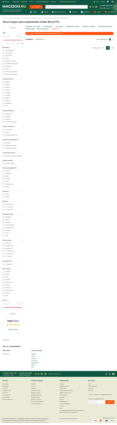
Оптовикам (111, 12)
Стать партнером (93, 386)
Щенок (7, 132)
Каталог (37, 7)
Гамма (33, 356)
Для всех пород (9, 163)
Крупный (8, 119)
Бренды (74, 12)
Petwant (7, 100)
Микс (6, 295)
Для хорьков (6, 397)
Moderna (7, 98)
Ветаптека (87, 12)
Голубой (7, 279)
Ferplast (7, 90)
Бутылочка (8, 55)
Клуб (61, 408)
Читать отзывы (13, 329)
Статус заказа (63, 395)
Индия (7, 176)
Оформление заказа (65, 392)
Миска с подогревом (11, 71)
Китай (7, 181)
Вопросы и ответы (36, 399)
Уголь (7, 235)
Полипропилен (9, 225)
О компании (16, 1)
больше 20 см (9, 204)
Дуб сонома (8, 282)
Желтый (7, 285)
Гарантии (33, 388)
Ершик (7, 58)
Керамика (8, 217)
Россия (7, 186)
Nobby (33, 365)
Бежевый (8, 271)
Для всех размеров (11, 121)
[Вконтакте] (106, 374)
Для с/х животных (8, 399)
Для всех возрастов (11, 135)
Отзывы (62, 384)
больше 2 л (8, 243)
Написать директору (54, 374)
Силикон (7, 230)
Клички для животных (37, 401)
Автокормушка (9, 50)
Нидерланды (9, 184)
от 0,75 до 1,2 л (9, 253)
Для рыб (5, 388)
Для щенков (9, 129)
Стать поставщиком (65, 403)
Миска (7, 69)
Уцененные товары (11, 148)
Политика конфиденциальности (69, 418)
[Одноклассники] (110, 374)
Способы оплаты (35, 390)
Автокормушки (47, 26)
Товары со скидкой (11, 145)
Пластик (7, 222)
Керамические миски (72, 26)
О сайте (62, 406)
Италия (7, 178)
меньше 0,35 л (9, 245)
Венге (7, 277)
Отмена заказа (35, 397)
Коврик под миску (10, 61)
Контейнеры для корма (32, 26)
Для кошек (6, 386)
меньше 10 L (9, 248)
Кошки (46, 12)
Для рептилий (7, 390)
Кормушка (8, 66)
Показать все (55, 29)
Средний (7, 116)
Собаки (35, 12)
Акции (99, 12)
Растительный (9, 227)
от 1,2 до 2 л (8, 256)
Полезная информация (41, 1)
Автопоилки (59, 26)
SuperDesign (34, 362)
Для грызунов (6, 395)
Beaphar (7, 82)
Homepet (7, 95)
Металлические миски (105, 26)
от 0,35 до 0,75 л (10, 251)
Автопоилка (8, 53)
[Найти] (86, 7)
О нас (89, 384)
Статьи (33, 386)
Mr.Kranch (34, 360)
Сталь (7, 233)
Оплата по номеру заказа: (96, 399)
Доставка (24, 1)
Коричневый (9, 290)
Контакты (53, 1)
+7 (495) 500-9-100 (106, 6)
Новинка (7, 143)
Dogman (7, 84)
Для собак (5, 384)
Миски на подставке (11, 74)
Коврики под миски (88, 26)
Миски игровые (30, 29)
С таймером (8, 264)
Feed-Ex (7, 87)
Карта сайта (63, 388)
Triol (6, 106)
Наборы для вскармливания (13, 156)
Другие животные (60, 12)
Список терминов (36, 403)
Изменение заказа (36, 395)
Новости (33, 384)
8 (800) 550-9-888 (25, 373)
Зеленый (7, 287)
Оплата (31, 1)
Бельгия (7, 170)
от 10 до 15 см (9, 207)
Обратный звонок (105, 8)
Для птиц (5, 392)
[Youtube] (113, 374)
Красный (8, 293)
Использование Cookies (66, 390)
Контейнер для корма (11, 63)
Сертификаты (63, 401)
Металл (7, 219)
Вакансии (91, 388)
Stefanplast (8, 103)
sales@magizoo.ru (7, 422)
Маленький (8, 114)
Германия (8, 173)
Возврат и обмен (35, 392)
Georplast (8, 92)
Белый (7, 274)
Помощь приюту (64, 386)
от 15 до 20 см (9, 209)
